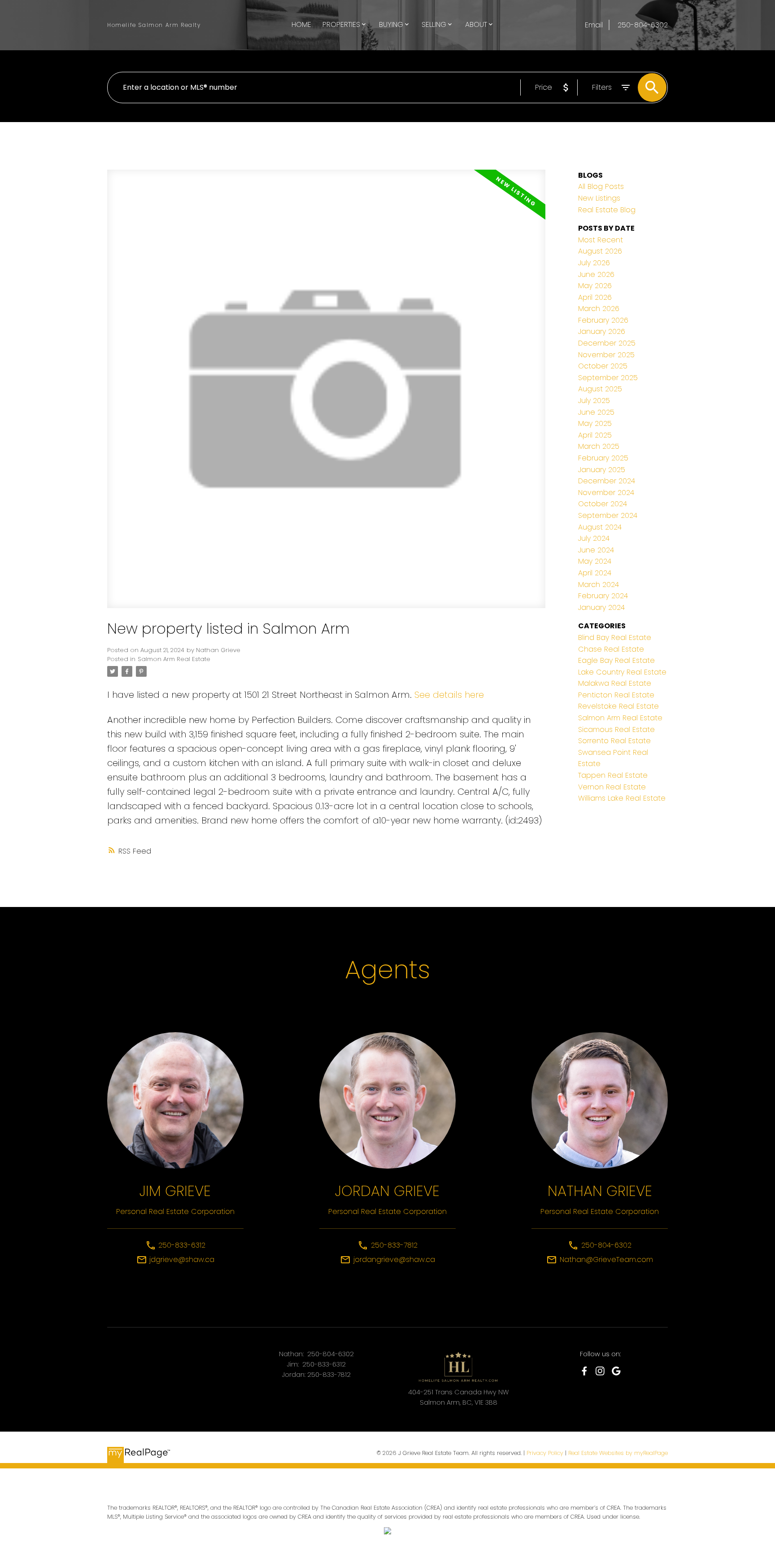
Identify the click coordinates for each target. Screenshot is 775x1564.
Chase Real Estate (611, 649)
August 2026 (600, 251)
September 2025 (608, 377)
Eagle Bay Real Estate (616, 660)
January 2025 (601, 469)
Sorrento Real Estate (614, 741)
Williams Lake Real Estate (622, 798)
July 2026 (594, 263)
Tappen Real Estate (613, 775)
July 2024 (594, 538)
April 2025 (595, 435)
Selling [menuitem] (434, 24)
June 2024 (596, 550)
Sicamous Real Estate (616, 729)
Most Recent (600, 240)
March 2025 (598, 446)
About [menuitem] (476, 24)
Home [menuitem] (301, 24)
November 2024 (606, 492)
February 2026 (603, 320)
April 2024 (594, 573)
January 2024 (601, 607)
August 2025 (600, 389)
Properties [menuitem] (341, 24)
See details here (449, 694)
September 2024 (607, 515)
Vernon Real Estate (612, 787)
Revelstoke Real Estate (618, 706)
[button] (584, 1371)
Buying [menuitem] (391, 24)
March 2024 (598, 584)
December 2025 (607, 343)
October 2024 (602, 504)
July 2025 (594, 400)
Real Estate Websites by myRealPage (618, 1453)
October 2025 (602, 366)
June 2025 (596, 412)
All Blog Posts (601, 186)
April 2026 (595, 297)
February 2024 (603, 596)
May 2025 (595, 423)
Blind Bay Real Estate (614, 637)
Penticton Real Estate (616, 695)
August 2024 (600, 527)
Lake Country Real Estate (622, 672)
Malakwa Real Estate (614, 683)
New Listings (599, 198)
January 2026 (601, 331)
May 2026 (595, 285)
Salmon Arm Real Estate (174, 659)
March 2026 (598, 308)
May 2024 (594, 561)
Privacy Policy (545, 1453)
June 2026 (596, 274)
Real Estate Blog (607, 210)
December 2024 (606, 481)
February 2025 (603, 458)
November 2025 (606, 355)
